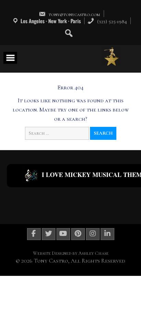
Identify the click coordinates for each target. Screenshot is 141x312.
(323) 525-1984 (111, 21)
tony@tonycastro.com (74, 14)
